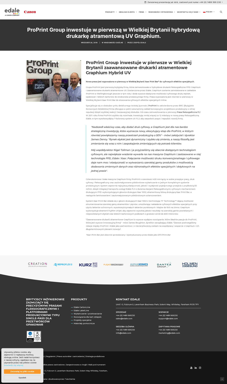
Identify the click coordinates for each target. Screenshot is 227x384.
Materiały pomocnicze (84, 323)
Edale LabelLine (81, 310)
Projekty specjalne (82, 320)
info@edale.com (123, 333)
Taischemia (70, 379)
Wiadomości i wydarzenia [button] (160, 12)
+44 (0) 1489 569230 (125, 315)
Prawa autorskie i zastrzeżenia (70, 356)
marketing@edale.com (169, 333)
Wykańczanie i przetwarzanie (88, 314)
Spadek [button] (22, 377)
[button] (221, 11)
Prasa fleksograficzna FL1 (188, 112)
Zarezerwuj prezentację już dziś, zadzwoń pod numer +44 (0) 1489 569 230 (184, 2)
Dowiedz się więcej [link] (13, 365)
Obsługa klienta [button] (127, 12)
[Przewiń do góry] (222, 379)
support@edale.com (168, 318)
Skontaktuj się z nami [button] (187, 12)
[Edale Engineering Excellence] (20, 12)
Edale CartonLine (82, 307)
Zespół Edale (139, 43)
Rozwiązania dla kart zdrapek (87, 317)
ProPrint (152, 106)
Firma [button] (141, 12)
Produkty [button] (110, 12)
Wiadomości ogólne (113, 43)
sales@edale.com (124, 318)
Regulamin (50, 356)
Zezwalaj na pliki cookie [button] (22, 371)
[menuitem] (183, 2)
